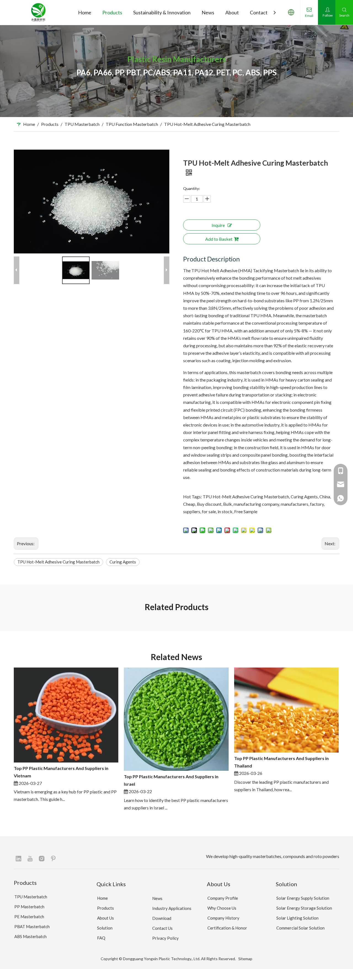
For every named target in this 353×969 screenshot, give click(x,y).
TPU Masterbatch (30, 896)
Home (102, 898)
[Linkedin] (18, 858)
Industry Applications (171, 908)
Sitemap (245, 958)
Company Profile (222, 898)
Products (105, 908)
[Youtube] (30, 858)
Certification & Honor (227, 927)
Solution (105, 927)
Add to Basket (218, 239)
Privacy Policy (165, 938)
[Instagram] (41, 858)
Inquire (218, 225)
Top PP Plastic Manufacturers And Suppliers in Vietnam (61, 772)
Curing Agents (122, 561)
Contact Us (162, 928)
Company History (223, 917)
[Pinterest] (53, 858)
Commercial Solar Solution (300, 927)
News (157, 898)
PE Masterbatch (29, 916)
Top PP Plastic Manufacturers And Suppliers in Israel (171, 780)
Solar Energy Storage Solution (304, 908)
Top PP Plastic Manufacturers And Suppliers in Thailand (281, 762)
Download (161, 918)
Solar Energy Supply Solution (302, 898)
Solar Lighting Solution (297, 917)
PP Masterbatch (29, 906)
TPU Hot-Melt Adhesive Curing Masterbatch (58, 561)
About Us (105, 917)
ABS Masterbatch (30, 936)
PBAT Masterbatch (32, 926)
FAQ (101, 937)
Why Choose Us (221, 908)
